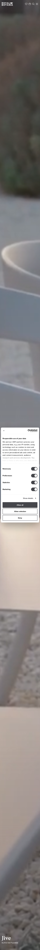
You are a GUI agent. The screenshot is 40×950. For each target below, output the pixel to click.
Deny (20, 518)
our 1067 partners (16, 442)
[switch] (34, 475)
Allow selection (20, 511)
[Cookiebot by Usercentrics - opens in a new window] (28, 430)
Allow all (20, 505)
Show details (28, 498)
